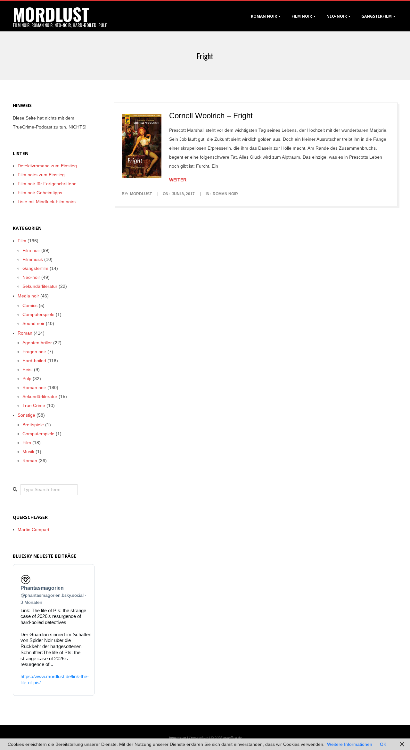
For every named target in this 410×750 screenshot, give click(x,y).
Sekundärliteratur (39, 286)
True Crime (33, 405)
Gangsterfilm (376, 16)
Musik (28, 451)
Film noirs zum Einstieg (41, 174)
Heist (27, 369)
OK (383, 744)
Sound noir (33, 323)
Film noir (301, 16)
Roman (25, 333)
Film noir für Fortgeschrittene (47, 183)
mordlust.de (232, 737)
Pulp (26, 378)
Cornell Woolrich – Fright (211, 115)
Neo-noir (31, 277)
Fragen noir (34, 351)
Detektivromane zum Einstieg (47, 165)
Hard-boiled (34, 360)
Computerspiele (38, 314)
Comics (29, 305)
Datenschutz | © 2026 (206, 737)
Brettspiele (33, 424)
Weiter (177, 179)
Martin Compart (33, 529)
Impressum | (179, 737)
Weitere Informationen (349, 744)
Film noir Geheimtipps (40, 192)
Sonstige (26, 415)
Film (22, 240)
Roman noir (264, 16)
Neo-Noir (336, 16)
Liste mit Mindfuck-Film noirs (47, 201)
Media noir (28, 295)
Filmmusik (32, 259)
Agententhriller (37, 342)
